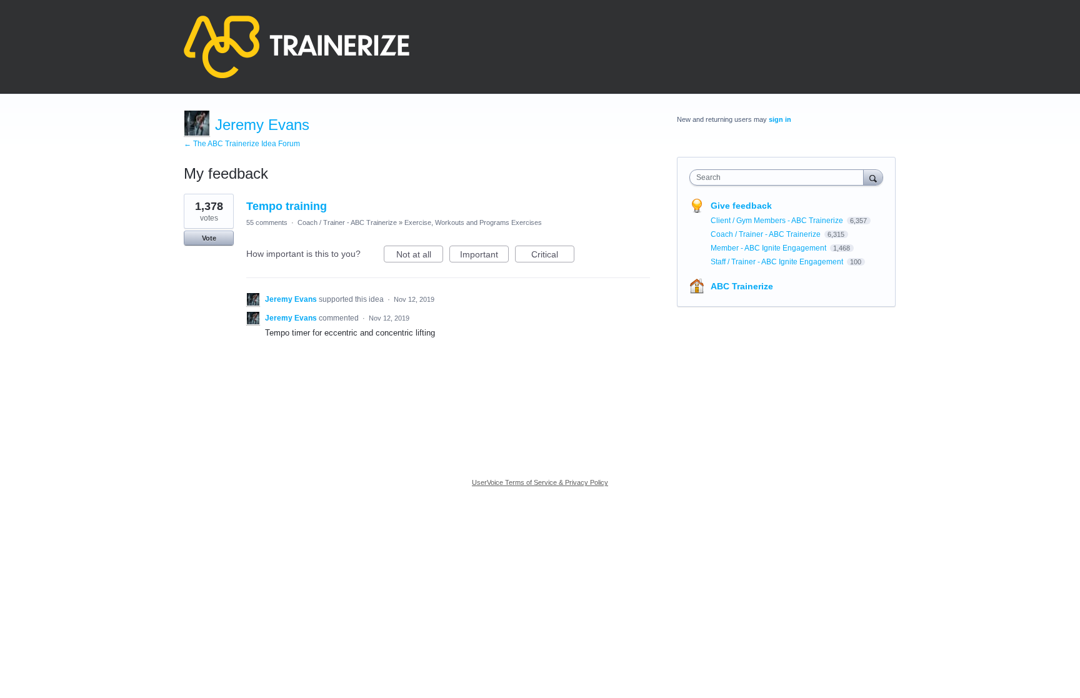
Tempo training (286, 206)
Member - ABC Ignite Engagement (769, 248)
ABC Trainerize (742, 286)
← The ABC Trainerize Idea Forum (242, 143)
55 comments (267, 222)
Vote (209, 238)
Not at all (419, 255)
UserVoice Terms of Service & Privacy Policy (540, 482)
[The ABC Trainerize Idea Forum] (296, 47)
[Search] (873, 177)
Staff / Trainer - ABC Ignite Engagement (778, 261)
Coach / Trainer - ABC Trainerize (347, 222)
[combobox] (780, 177)
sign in (780, 119)
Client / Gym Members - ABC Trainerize (778, 220)
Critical (552, 255)
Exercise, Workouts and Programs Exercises (473, 222)
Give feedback (741, 206)
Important (484, 255)
